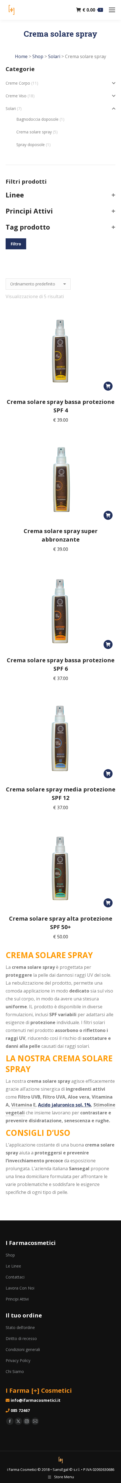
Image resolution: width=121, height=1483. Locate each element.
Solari (11, 108)
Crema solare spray (34, 132)
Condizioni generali (23, 1349)
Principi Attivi (17, 1299)
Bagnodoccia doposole (37, 119)
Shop (10, 1255)
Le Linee (13, 1266)
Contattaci (15, 1277)
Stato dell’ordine (20, 1327)
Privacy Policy (18, 1360)
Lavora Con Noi (20, 1288)
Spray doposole (30, 144)
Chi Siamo (15, 1371)
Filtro (16, 244)
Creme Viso (16, 95)
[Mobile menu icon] (112, 9)
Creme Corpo (18, 83)
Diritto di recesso (21, 1338)
